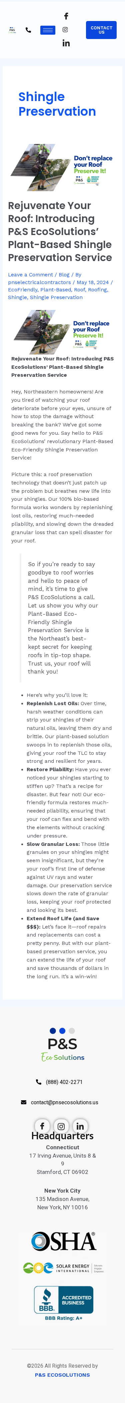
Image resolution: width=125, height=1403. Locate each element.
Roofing (97, 290)
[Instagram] (69, 30)
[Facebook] (69, 17)
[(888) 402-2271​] (26, 37)
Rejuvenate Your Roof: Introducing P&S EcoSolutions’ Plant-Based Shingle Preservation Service (60, 231)
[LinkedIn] (69, 43)
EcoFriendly (22, 290)
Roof (79, 290)
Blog (64, 275)
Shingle (17, 297)
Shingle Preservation (56, 297)
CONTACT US (102, 30)
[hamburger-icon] (47, 30)
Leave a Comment (30, 275)
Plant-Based (55, 290)
